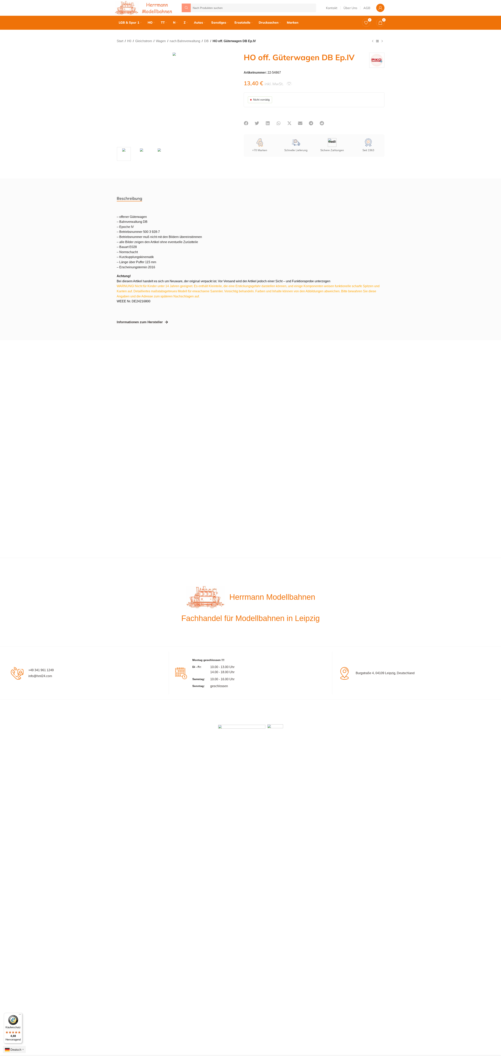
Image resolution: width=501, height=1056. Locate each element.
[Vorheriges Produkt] (372, 41)
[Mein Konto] (380, 8)
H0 (129, 41)
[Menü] (20, 1015)
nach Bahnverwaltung (185, 41)
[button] (246, 123)
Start (120, 41)
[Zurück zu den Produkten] (377, 41)
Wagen (161, 41)
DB (206, 41)
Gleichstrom (143, 41)
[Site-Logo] (144, 7)
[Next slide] (228, 97)
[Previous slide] (121, 97)
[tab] (129, 198)
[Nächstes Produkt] (382, 41)
